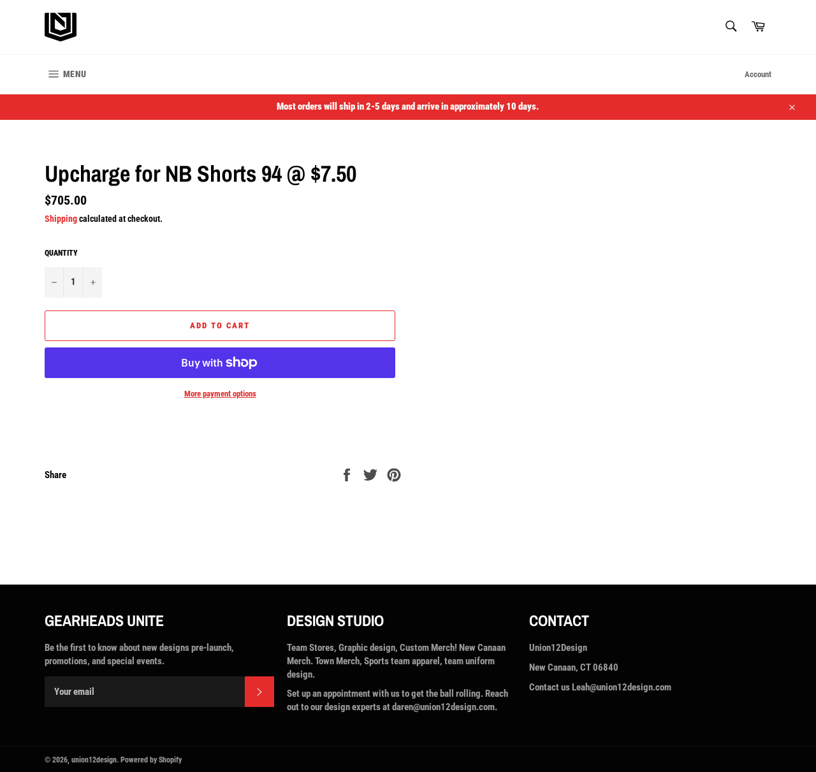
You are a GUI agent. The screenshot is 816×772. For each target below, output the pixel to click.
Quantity (61, 253)
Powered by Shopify (151, 759)
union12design (94, 759)
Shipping (61, 219)
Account (758, 74)
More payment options (220, 393)
